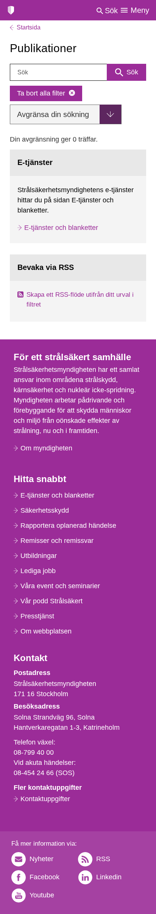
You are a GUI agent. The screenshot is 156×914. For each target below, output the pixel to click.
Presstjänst (37, 616)
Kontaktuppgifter (45, 799)
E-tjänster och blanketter (61, 227)
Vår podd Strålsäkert (51, 601)
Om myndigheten (46, 448)
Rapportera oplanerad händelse (68, 525)
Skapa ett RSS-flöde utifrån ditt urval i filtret (80, 299)
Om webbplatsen (46, 631)
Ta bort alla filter (41, 93)
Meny (140, 10)
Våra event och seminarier (60, 586)
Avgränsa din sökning (53, 114)
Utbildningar (38, 555)
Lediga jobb (38, 571)
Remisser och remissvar (57, 540)
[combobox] (78, 72)
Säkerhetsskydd (44, 510)
